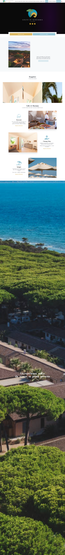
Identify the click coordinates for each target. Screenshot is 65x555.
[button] (43, 61)
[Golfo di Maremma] (8, 1)
